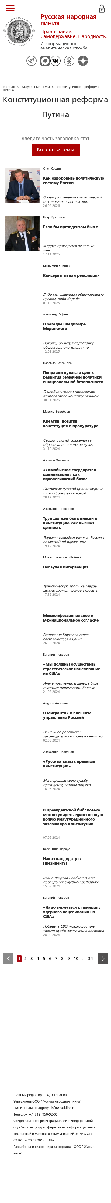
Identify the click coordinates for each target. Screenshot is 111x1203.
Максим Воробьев (56, 411)
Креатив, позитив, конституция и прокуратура (71, 423)
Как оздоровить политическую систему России (73, 180)
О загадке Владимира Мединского (64, 326)
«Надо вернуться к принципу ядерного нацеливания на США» (72, 912)
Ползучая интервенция (66, 567)
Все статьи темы (55, 150)
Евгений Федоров (56, 654)
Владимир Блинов (56, 265)
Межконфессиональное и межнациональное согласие (71, 618)
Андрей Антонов (55, 703)
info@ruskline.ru (63, 1108)
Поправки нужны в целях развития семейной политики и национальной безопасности (73, 377)
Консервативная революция (71, 275)
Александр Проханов (58, 508)
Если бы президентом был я (71, 227)
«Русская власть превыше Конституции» (69, 763)
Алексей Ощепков (56, 460)
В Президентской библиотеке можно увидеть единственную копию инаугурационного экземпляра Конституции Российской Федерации (73, 817)
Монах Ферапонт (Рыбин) (62, 557)
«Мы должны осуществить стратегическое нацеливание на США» (71, 669)
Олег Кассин (52, 168)
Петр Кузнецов (54, 217)
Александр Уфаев (55, 314)
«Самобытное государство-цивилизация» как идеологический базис (70, 474)
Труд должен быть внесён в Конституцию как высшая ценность (70, 523)
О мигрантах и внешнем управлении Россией (67, 715)
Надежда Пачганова (57, 363)
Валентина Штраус (56, 849)
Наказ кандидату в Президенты (62, 861)
